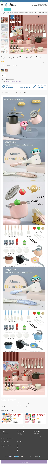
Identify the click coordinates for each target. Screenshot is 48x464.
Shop (5, 12)
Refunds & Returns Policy (38, 434)
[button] (11, 35)
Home (2, 12)
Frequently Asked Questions (6, 445)
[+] (5, 74)
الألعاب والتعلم (44, 12)
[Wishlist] (2, 9)
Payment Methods (36, 433)
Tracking (2, 446)
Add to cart (25, 462)
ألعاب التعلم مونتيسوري (37, 12)
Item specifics (15, 92)
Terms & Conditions (21, 436)
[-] (5, 76)
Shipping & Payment (24, 92)
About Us (19, 433)
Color (2, 68)
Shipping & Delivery (37, 436)
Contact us (3, 443)
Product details (6, 92)
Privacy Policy (19, 434)
